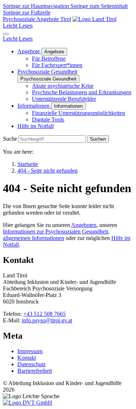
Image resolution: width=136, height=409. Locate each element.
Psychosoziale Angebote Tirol (37, 19)
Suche (10, 139)
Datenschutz (31, 364)
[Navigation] (6, 34)
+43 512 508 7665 (44, 314)
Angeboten (83, 225)
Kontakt (26, 358)
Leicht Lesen (18, 25)
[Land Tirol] (94, 19)
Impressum (29, 351)
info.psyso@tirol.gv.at (47, 320)
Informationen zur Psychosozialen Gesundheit (55, 231)
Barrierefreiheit (34, 371)
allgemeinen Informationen (33, 238)
